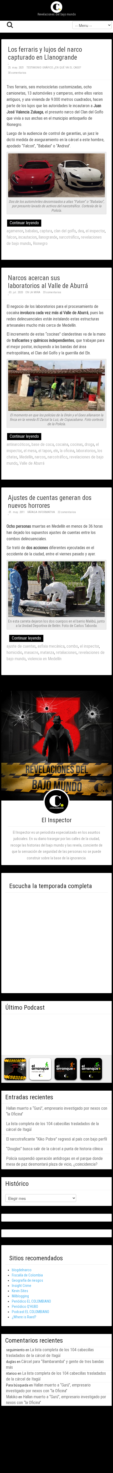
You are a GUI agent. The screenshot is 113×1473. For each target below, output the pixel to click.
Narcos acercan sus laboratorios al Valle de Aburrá (48, 282)
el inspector (95, 230)
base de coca (43, 444)
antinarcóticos (18, 444)
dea (81, 230)
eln (55, 450)
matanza (47, 652)
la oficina (67, 450)
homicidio (14, 652)
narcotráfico (69, 237)
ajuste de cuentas (21, 646)
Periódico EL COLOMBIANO (31, 1301)
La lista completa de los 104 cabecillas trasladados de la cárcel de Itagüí (52, 1126)
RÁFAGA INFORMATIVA (41, 512)
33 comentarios (52, 292)
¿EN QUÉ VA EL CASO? (67, 67)
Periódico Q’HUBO (25, 1306)
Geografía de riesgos (27, 1280)
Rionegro (40, 243)
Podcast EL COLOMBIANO (30, 1312)
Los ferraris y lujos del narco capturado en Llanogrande (45, 53)
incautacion (27, 237)
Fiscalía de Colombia (27, 1275)
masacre (31, 652)
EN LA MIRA (32, 292)
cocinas (76, 444)
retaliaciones (66, 652)
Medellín (26, 456)
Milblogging (20, 1296)
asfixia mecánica (51, 646)
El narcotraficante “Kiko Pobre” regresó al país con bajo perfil (56, 1139)
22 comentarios (67, 512)
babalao (31, 230)
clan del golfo (65, 230)
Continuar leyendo (24, 222)
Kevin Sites (20, 1291)
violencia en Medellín (44, 658)
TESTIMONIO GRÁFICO (40, 67)
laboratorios (86, 450)
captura (46, 230)
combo (72, 646)
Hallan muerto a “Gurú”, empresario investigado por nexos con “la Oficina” (56, 1111)
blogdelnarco (22, 1270)
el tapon (45, 450)
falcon (12, 237)
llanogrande (48, 237)
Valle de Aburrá (31, 463)
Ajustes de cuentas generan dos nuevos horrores (49, 501)
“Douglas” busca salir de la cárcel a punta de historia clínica (54, 1148)
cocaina (62, 444)
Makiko (12, 1396)
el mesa (30, 450)
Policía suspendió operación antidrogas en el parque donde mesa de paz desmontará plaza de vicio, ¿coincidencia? (54, 1161)
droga (89, 444)
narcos (40, 456)
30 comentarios (17, 72)
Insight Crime (21, 1286)
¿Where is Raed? (24, 1317)
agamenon (15, 230)
